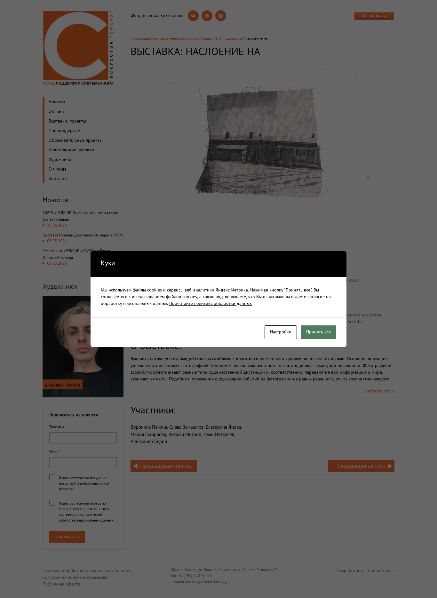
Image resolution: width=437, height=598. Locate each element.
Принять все (318, 332)
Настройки (280, 332)
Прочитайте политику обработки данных (210, 304)
